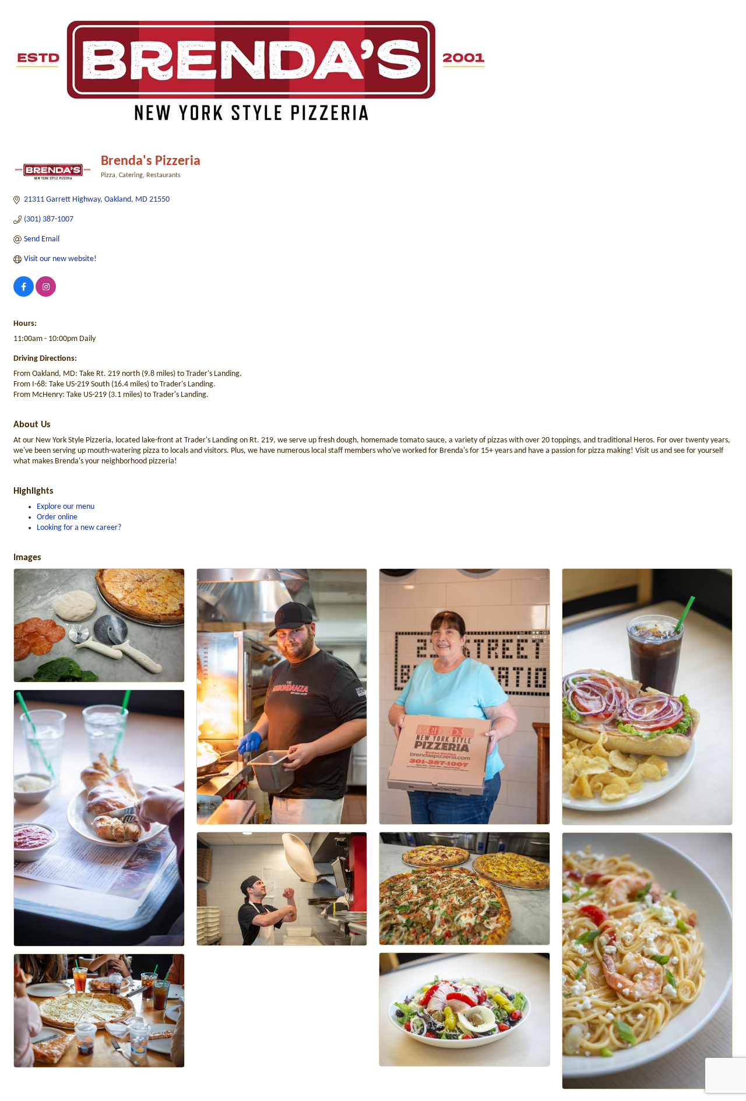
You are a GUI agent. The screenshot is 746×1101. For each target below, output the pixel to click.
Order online (57, 517)
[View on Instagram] (46, 294)
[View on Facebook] (23, 294)
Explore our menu (65, 506)
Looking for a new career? (79, 527)
